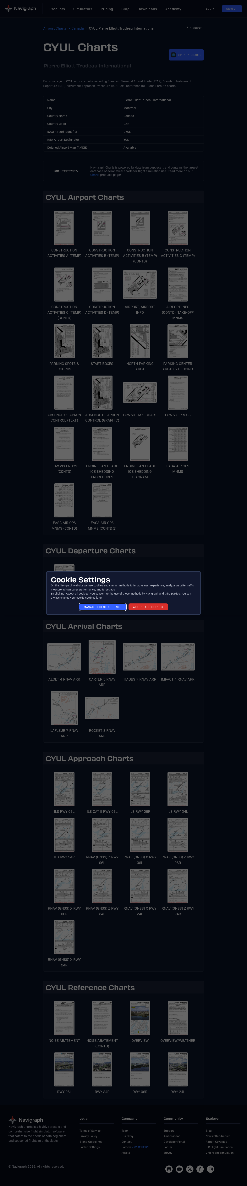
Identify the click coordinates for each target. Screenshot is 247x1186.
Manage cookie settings (102, 606)
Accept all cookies (148, 606)
